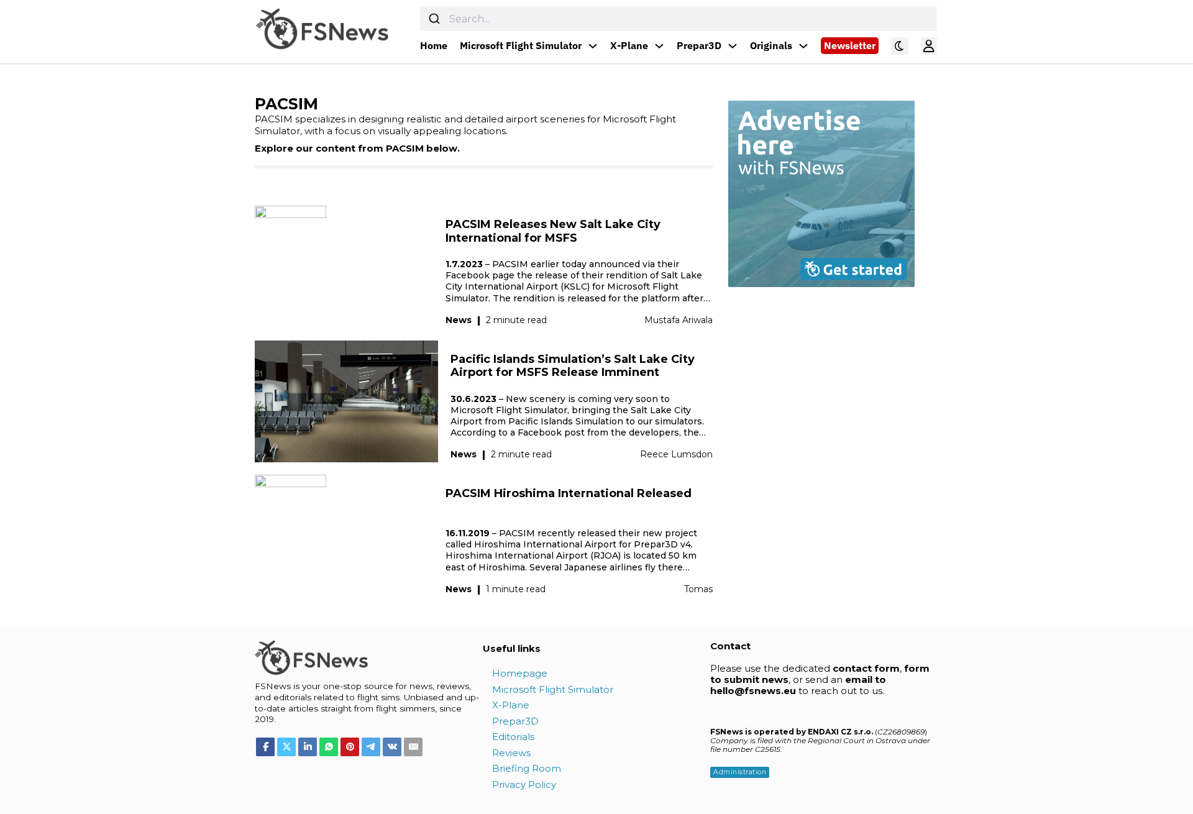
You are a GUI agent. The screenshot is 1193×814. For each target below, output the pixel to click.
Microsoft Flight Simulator (521, 45)
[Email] (413, 747)
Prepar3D (699, 45)
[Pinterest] (350, 747)
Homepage (519, 673)
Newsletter (849, 45)
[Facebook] (265, 747)
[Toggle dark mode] (899, 46)
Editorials (513, 737)
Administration (739, 772)
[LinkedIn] (307, 747)
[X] (286, 747)
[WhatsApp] (328, 747)
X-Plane (629, 45)
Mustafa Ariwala (678, 320)
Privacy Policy (524, 784)
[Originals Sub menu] (803, 46)
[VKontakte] (392, 747)
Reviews (511, 753)
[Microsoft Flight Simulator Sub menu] (593, 46)
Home (433, 45)
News (459, 320)
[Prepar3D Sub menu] (733, 46)
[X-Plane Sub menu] (659, 46)
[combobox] (678, 18)
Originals (771, 45)
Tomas (698, 589)
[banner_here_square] (821, 192)
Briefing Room (526, 768)
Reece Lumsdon (676, 454)
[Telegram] (371, 747)
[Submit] (434, 18)
